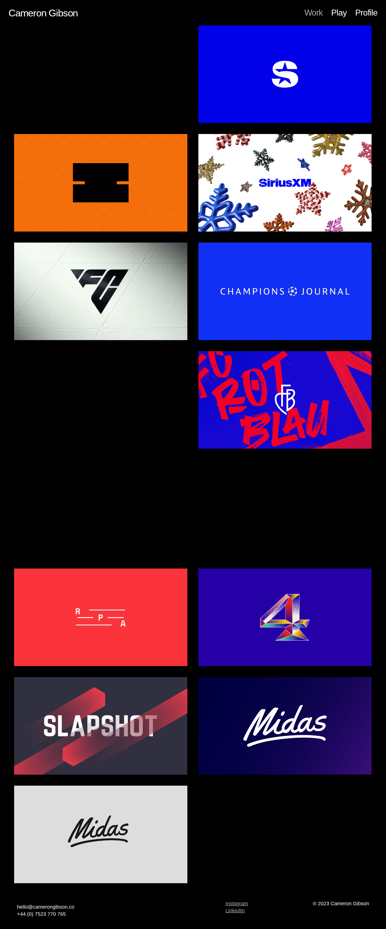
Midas (285, 782)
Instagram (236, 903)
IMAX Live (101, 239)
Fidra (101, 564)
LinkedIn (235, 910)
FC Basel (285, 456)
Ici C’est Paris (101, 456)
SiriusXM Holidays (285, 239)
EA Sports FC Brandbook (101, 347)
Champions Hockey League (100, 782)
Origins (285, 564)
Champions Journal (285, 347)
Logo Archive (100, 890)
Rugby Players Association (101, 673)
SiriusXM (285, 130)
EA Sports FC (100, 130)
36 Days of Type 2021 (285, 673)
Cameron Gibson (43, 13)
